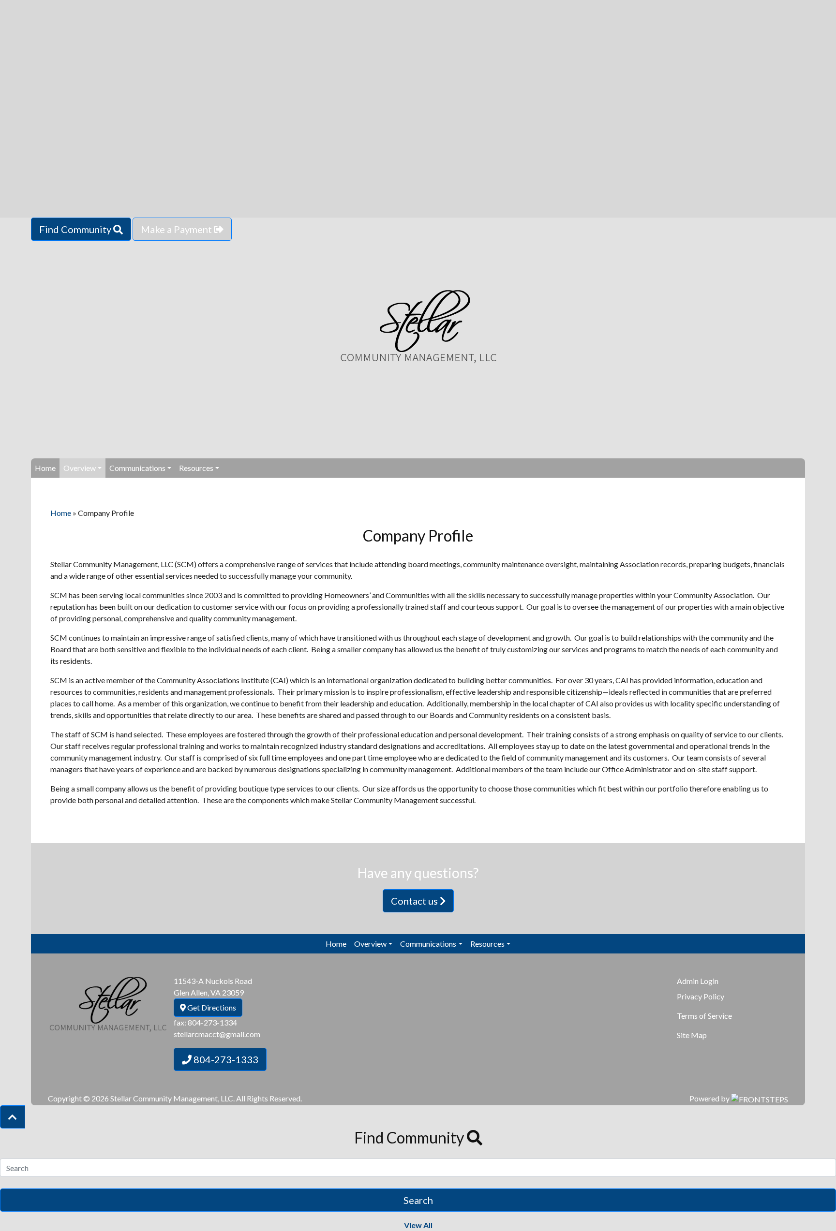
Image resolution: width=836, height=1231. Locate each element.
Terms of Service (704, 1015)
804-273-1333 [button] (225, 1059)
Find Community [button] (76, 229)
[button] (12, 1116)
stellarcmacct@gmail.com (217, 1034)
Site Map (692, 1035)
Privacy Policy (700, 996)
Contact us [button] (415, 901)
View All (418, 1225)
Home (45, 467)
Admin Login (697, 980)
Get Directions (211, 1007)
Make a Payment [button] (177, 229)
